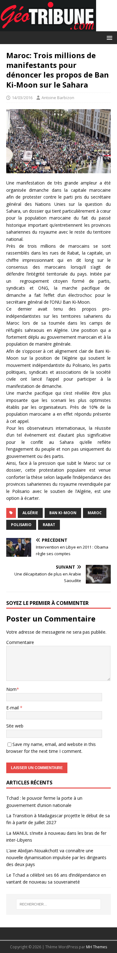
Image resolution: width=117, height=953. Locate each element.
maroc (95, 512)
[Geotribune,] (48, 28)
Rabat (49, 524)
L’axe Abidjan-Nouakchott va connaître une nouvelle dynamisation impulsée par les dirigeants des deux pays (56, 858)
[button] (108, 37)
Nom (11, 689)
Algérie (30, 512)
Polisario (21, 524)
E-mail (13, 708)
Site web (14, 726)
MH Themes (96, 947)
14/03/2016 (22, 97)
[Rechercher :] (59, 904)
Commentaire (20, 642)
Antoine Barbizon (57, 97)
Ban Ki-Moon (62, 512)
